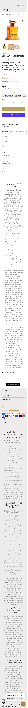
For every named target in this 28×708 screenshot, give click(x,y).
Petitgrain (4, 146)
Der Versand (10, 88)
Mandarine (4, 141)
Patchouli (4, 171)
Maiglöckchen (5, 155)
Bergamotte (5, 144)
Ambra (3, 166)
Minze (3, 152)
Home (3, 14)
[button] (2, 5)
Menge (3, 99)
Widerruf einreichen (13, 384)
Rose (3, 157)
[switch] (3, 706)
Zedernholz (4, 168)
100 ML (5, 80)
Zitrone (3, 138)
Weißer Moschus (6, 163)
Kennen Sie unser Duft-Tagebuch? (13, 1)
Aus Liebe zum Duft (14, 410)
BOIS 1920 (4, 53)
